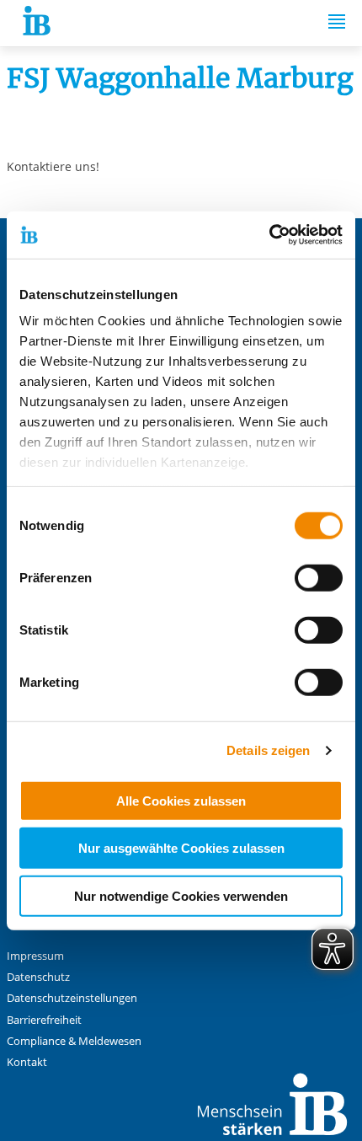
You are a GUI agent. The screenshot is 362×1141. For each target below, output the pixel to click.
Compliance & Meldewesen (74, 1041)
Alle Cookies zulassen (181, 800)
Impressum (35, 956)
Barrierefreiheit (44, 1020)
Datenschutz (38, 977)
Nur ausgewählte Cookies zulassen (181, 848)
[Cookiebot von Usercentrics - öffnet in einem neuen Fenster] (269, 235)
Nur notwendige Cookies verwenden (181, 895)
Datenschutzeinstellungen (72, 998)
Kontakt (27, 1062)
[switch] (319, 577)
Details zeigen (268, 750)
